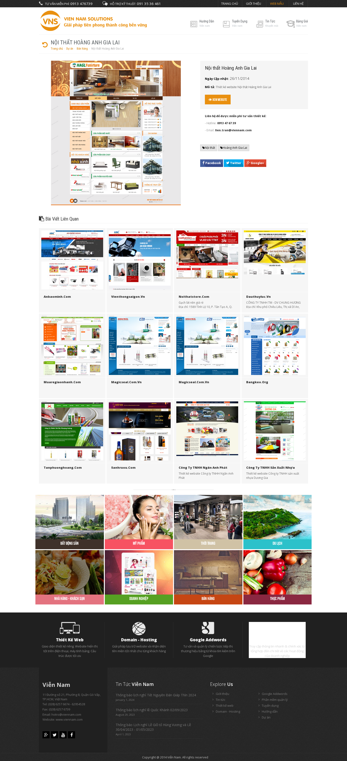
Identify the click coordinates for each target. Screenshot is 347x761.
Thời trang (208, 543)
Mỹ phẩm (139, 543)
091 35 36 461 (149, 3)
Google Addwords (208, 639)
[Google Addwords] (208, 627)
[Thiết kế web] (70, 627)
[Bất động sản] (69, 516)
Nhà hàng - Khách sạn (69, 598)
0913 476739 (81, 3)
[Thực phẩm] (277, 572)
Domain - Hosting (139, 639)
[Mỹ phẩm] (139, 516)
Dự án (69, 48)
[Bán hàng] (208, 572)
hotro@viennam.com (66, 714)
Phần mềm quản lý (277, 639)
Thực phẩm (277, 598)
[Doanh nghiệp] (139, 572)
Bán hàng (82, 48)
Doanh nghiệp (138, 598)
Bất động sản (69, 543)
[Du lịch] (277, 516)
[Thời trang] (208, 516)
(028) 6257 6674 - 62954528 (66, 704)
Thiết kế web (70, 639)
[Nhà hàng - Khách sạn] (69, 572)
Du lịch (277, 543)
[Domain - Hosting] (139, 628)
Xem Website (219, 99)
